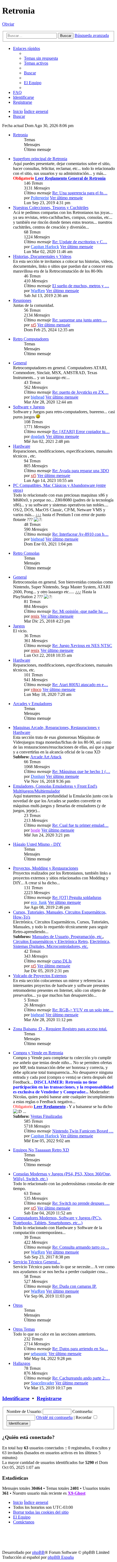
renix (35, 616)
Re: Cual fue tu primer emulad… (80, 825)
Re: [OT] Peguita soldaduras (76, 897)
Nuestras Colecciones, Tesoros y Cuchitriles (50, 207)
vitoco (36, 689)
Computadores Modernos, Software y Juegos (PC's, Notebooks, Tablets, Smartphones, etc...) (57, 1220)
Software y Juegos (29, 407)
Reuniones (22, 300)
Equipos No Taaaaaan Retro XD (41, 1150)
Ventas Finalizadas (46, 1116)
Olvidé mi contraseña (54, 1417)
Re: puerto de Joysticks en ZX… (80, 392)
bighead (37, 397)
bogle (35, 830)
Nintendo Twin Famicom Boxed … (82, 1131)
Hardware (21, 446)
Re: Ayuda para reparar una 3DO (80, 470)
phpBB (38, 1552)
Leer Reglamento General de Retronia (70, 178)
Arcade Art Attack (45, 757)
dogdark (38, 436)
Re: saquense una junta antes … (79, 320)
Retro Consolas (26, 553)
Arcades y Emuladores (32, 703)
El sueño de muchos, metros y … (80, 285)
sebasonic (39, 1353)
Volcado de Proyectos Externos (40, 975)
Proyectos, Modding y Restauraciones (45, 868)
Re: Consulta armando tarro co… (80, 1247)
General (20, 363)
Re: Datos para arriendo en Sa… (80, 1348)
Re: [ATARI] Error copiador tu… (81, 431)
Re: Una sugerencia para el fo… (79, 193)
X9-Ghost (76, 1493)
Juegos (19, 626)
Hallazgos (21, 1363)
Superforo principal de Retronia (40, 158)
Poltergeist (40, 197)
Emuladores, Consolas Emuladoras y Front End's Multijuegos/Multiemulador (55, 788)
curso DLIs (62, 961)
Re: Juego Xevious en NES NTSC (82, 645)
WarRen (38, 290)
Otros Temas (24, 1329)
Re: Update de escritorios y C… (79, 241)
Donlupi (38, 776)
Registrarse (49, 1398)
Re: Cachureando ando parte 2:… (81, 1378)
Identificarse (15, 1398)
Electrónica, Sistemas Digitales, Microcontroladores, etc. (61, 944)
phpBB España (61, 1557)
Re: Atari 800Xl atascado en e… (80, 684)
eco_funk (39, 902)
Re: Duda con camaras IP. (74, 1286)
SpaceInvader (42, 1383)
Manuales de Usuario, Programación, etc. (67, 936)
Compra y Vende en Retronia (38, 1052)
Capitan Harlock (45, 246)
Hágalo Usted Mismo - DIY (37, 844)
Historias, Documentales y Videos (42, 256)
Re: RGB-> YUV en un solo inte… (82, 1010)
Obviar (8, 24)
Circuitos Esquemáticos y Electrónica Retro (50, 941)
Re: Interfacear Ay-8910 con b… (80, 534)
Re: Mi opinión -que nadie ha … (80, 611)
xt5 (33, 325)
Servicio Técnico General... (36, 1262)
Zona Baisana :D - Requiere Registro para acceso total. (60, 1029)
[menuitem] (41, 58)
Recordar (84, 1417)
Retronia (20, 134)
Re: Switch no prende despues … (81, 1203)
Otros (18, 1305)
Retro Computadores (31, 339)
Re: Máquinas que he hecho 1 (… (81, 771)
